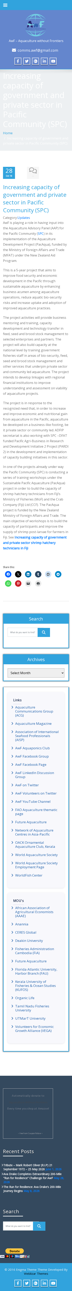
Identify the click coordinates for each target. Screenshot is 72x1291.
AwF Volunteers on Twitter (36, 793)
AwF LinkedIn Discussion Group (34, 775)
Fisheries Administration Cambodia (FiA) (34, 951)
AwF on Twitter (27, 785)
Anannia (21, 924)
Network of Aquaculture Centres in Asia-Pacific (34, 832)
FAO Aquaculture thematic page (36, 812)
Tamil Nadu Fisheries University (32, 1008)
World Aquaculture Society (36, 855)
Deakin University (29, 941)
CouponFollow (34, 1133)
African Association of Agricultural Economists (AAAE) (34, 912)
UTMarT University (30, 1018)
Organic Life (24, 998)
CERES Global (25, 932)
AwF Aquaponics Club (32, 748)
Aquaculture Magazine (33, 724)
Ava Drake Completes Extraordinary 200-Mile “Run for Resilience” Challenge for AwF (32, 1176)
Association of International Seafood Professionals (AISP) (37, 736)
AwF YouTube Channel (33, 802)
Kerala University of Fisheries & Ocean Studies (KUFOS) (35, 986)
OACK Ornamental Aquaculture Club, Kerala (35, 845)
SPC (41, 233)
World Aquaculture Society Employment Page (36, 865)
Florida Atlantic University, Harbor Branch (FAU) (36, 971)
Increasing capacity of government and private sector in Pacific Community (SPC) (34, 198)
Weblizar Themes (36, 1274)
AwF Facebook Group (32, 756)
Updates (23, 217)
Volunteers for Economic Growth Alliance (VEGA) (34, 1029)
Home (8, 133)
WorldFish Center (28, 875)
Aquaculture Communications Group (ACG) (34, 711)
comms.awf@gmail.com (38, 50)
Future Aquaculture (31, 822)
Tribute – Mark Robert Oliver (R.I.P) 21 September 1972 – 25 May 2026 (27, 1167)
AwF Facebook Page (30, 765)
